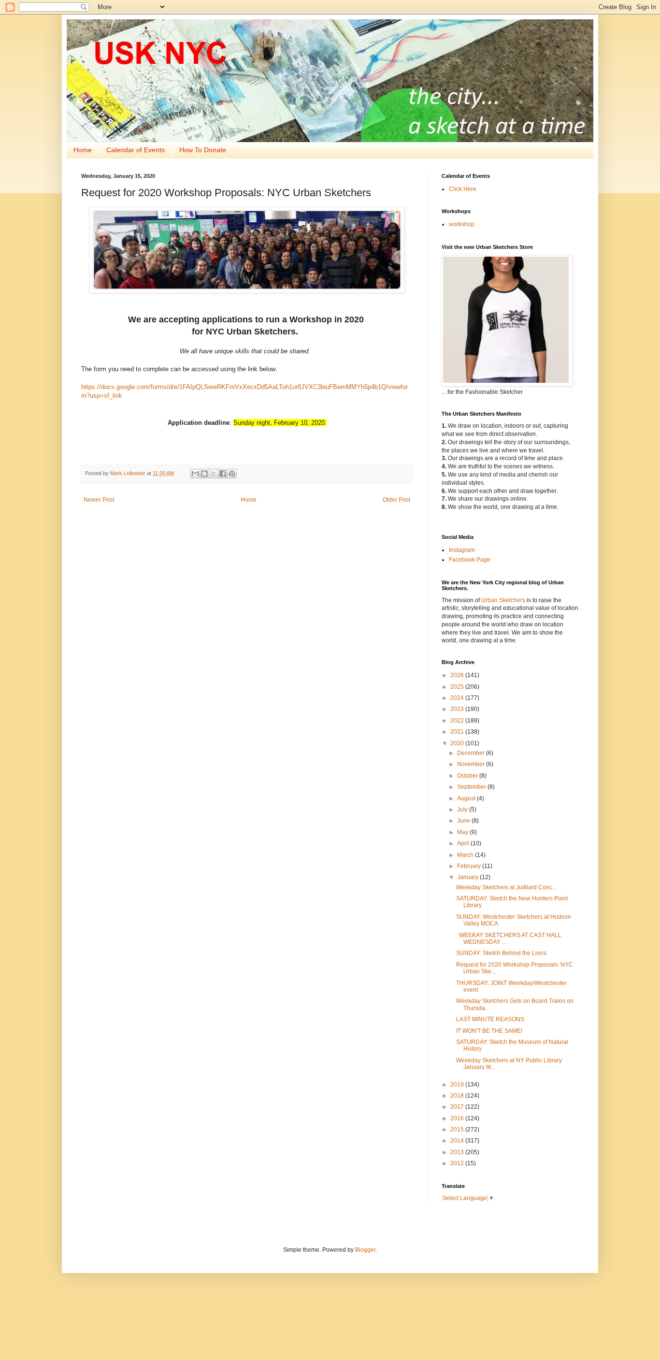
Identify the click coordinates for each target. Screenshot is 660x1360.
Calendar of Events (135, 150)
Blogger (365, 1249)
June (464, 820)
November (471, 764)
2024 (457, 697)
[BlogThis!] (204, 473)
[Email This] (195, 473)
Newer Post (99, 499)
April (464, 843)
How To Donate (202, 150)
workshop (461, 224)
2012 (457, 1163)
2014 (457, 1140)
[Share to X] (213, 473)
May (463, 832)
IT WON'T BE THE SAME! (489, 1030)
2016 (457, 1118)
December (471, 753)
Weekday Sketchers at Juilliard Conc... (506, 887)
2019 (457, 1084)
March (466, 855)
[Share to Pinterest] (232, 473)
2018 (457, 1095)
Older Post (396, 499)
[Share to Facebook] (223, 473)
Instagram (462, 550)
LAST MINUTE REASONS (490, 1019)
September (472, 786)
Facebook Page (469, 559)
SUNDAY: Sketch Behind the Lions (501, 953)
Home (82, 150)
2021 (457, 731)
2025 (457, 686)
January (468, 877)
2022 (457, 720)
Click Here (462, 189)
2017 (457, 1106)
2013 (457, 1152)
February (469, 866)
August (467, 798)
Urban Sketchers (503, 600)
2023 (457, 709)
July (463, 809)
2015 (457, 1129)
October (468, 775)
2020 (457, 743)
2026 (457, 675)
